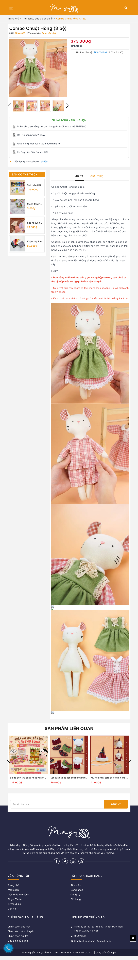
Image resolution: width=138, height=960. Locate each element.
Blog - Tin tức (15, 899)
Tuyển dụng (14, 903)
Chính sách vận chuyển (21, 931)
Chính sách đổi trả (18, 936)
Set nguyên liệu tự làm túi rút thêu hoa (34, 222)
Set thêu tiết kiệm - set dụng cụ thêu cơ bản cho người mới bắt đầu (35, 185)
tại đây (44, 161)
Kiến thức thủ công (18, 894)
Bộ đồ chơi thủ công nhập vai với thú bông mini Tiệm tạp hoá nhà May (46, 777)
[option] (38, 68)
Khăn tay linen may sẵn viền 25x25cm (35, 241)
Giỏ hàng (76, 899)
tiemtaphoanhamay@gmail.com (92, 941)
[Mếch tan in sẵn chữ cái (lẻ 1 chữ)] (17, 206)
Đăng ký (116, 804)
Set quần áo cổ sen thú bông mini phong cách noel (77, 777)
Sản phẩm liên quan (69, 728)
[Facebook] (57, 861)
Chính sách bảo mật (19, 926)
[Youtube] (81, 861)
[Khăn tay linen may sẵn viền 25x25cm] (17, 243)
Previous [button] (9, 105)
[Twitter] (65, 861)
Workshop (13, 889)
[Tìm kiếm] (126, 8)
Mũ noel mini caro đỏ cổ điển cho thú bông (113, 777)
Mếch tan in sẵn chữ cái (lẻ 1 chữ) (33, 204)
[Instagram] (73, 861)
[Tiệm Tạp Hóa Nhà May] (64, 8)
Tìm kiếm (76, 885)
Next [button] (67, 105)
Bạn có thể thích (25, 174)
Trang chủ (13, 885)
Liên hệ (12, 908)
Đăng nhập (77, 889)
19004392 (101, 52)
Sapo (113, 952)
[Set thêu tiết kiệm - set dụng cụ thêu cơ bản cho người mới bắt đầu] (17, 187)
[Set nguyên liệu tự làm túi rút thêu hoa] (17, 225)
